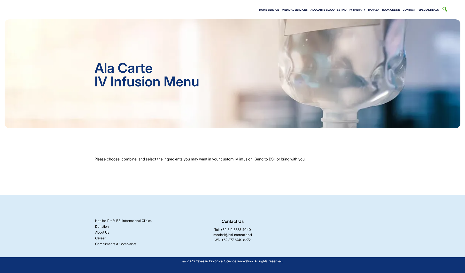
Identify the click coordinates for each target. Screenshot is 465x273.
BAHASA (373, 9)
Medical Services (295, 9)
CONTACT (409, 9)
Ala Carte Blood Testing (328, 9)
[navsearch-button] (445, 10)
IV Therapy (357, 9)
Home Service (269, 9)
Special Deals (428, 9)
